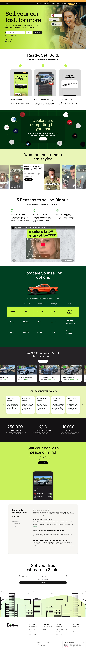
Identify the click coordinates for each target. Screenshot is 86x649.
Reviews (53, 3)
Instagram (76, 626)
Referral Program (33, 634)
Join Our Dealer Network (62, 629)
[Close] (84, 1)
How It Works (32, 629)
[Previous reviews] (3, 405)
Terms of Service (40, 642)
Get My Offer (37, 32)
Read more (35, 526)
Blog (58, 3)
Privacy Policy (46, 642)
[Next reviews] (83, 405)
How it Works (46, 3)
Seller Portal (59, 631)
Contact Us (59, 626)
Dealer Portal (59, 634)
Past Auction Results (47, 626)
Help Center (63, 3)
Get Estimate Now (33, 626)
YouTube (76, 631)
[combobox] (29, 32)
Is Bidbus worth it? (16, 519)
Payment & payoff (16, 523)
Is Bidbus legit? (15, 516)
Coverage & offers (16, 526)
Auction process (15, 521)
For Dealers (71, 3)
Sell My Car (39, 3)
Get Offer (43, 139)
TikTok (75, 629)
